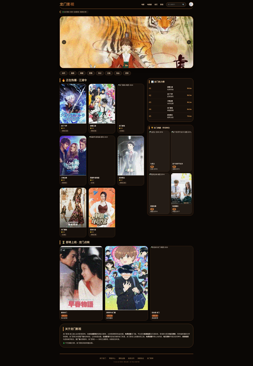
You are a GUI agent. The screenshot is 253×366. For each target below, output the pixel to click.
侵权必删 (122, 358)
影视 (161, 4)
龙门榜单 (150, 358)
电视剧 (149, 4)
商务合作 (131, 358)
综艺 (156, 4)
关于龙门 (103, 358)
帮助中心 (112, 358)
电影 (142, 4)
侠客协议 (141, 358)
